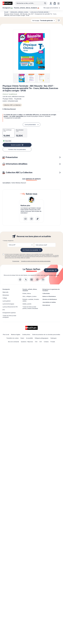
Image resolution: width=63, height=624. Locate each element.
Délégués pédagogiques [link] (41, 338)
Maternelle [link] (5, 292)
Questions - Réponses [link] (27, 341)
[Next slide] (48, 78)
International (46, 305)
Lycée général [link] (6, 301)
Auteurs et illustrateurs (49, 296)
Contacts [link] (46, 341)
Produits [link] (53, 341)
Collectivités (46, 293)
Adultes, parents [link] (27, 304)
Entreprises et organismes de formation (51, 290)
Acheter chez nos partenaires (17, 149)
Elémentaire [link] (6, 295)
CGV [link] (40, 341)
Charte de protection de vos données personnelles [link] (46, 334)
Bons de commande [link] (13, 341)
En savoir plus (16, 261)
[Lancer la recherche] (45, 3)
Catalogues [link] (53, 338)
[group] (22, 78)
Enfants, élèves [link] (27, 293)
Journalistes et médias (49, 302)
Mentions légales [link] (15, 334)
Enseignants (6, 289)
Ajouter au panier (16, 145)
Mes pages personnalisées (51, 7)
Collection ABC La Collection (12, 105)
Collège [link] (5, 298)
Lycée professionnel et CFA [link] (10, 306)
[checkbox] (3, 254)
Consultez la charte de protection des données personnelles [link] (35, 261)
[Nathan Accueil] (7, 3)
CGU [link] (36, 341)
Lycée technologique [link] (8, 304)
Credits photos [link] (26, 334)
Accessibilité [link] (29, 338)
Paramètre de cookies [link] (13, 338)
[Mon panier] (55, 3)
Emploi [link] (22, 338)
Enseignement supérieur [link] (9, 312)
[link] (25, 219)
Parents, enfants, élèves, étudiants (30, 290)
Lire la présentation (30, 124)
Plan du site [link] (6, 334)
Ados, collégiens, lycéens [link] (30, 296)
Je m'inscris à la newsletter (30, 250)
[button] (31, 51)
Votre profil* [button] (12, 245)
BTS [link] (4, 309)
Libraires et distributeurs (49, 299)
